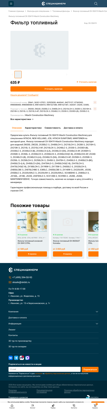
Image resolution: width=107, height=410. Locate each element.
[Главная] (54, 3)
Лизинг (12, 329)
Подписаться (90, 369)
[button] (18, 74)
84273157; (69, 102)
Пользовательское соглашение (44, 391)
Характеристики (33, 128)
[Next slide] (67, 74)
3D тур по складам (17, 346)
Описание (17, 128)
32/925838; (51, 102)
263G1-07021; (40, 102)
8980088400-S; (28, 105)
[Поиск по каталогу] (96, 3)
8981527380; (52, 105)
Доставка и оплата (73, 128)
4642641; (60, 102)
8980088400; (15, 105)
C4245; (80, 105)
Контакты (13, 335)
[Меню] (11, 3)
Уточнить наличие (53, 89)
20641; (31, 102)
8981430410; (40, 105)
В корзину (32, 254)
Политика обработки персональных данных (79, 391)
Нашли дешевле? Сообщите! (24, 95)
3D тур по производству (19, 341)
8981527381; (63, 105)
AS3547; (73, 105)
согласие (38, 373)
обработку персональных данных (57, 373)
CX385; (86, 105)
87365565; (78, 102)
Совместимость (53, 128)
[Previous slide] (12, 74)
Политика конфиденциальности (17, 391)
